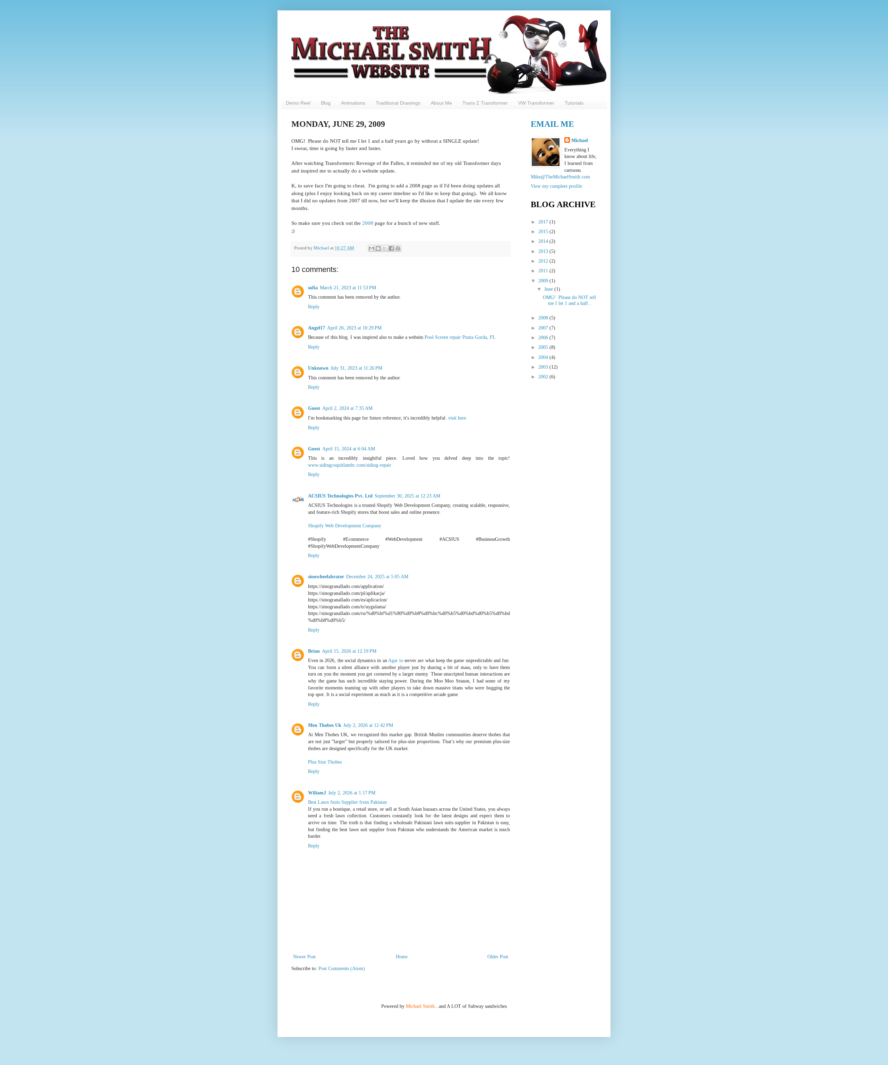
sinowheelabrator (326, 576)
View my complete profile (556, 186)
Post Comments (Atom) (341, 968)
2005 (543, 347)
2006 (543, 337)
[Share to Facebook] (391, 248)
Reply (313, 306)
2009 (543, 280)
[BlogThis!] (378, 248)
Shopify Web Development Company (344, 525)
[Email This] (371, 248)
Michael (322, 248)
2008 (367, 223)
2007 (543, 328)
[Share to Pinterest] (397, 248)
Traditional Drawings (398, 103)
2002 (543, 376)
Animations (353, 103)
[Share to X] (384, 248)
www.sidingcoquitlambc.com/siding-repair (349, 465)
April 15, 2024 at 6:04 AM (348, 448)
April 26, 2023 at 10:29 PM (354, 328)
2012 (543, 261)
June (549, 289)
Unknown (318, 368)
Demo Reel (298, 103)
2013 (543, 251)
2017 (543, 222)
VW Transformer (536, 103)
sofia (313, 287)
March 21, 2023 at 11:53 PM (348, 287)
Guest (314, 408)
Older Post (497, 956)
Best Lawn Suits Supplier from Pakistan (347, 802)
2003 (543, 367)
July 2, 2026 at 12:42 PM (368, 725)
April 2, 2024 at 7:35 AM (347, 408)
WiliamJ (317, 792)
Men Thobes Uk (324, 725)
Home (402, 956)
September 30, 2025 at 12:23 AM (407, 496)
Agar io (395, 660)
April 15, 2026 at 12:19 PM (349, 651)
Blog (326, 103)
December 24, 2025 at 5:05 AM (377, 576)
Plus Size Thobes (325, 762)
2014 (543, 241)
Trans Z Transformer (485, 103)
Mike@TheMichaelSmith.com (560, 176)
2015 (543, 231)
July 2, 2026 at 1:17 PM (351, 792)
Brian (314, 651)
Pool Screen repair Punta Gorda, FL (460, 337)
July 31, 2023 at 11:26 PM (356, 368)
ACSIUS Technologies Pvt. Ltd (340, 496)
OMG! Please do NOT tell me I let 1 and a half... (569, 300)
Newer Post (304, 956)
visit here (457, 418)
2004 (543, 357)
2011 (543, 270)
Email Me (552, 124)
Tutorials (574, 103)
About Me (441, 103)
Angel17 (316, 328)
